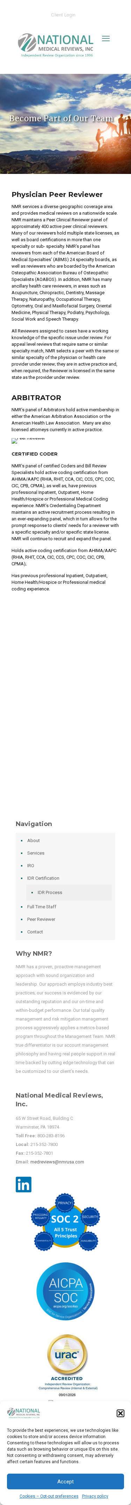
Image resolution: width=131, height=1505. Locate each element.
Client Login (63, 14)
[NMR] (57, 50)
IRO (30, 865)
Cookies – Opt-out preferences (49, 1496)
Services (35, 853)
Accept (65, 1482)
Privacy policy (95, 1496)
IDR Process (50, 892)
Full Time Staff (41, 906)
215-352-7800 (44, 1144)
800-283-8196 (51, 1135)
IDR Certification (43, 878)
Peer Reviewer (41, 919)
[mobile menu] (106, 39)
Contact (35, 931)
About (33, 840)
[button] (120, 1413)
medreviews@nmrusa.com (57, 1161)
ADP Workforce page (64, 689)
